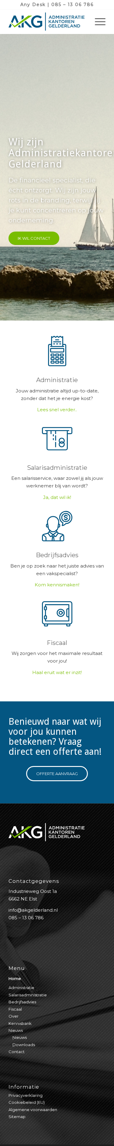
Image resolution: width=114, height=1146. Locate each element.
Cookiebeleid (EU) (27, 1102)
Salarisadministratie (57, 467)
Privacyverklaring (26, 1095)
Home (15, 978)
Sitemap (17, 1116)
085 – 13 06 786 (72, 4)
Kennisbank (20, 1023)
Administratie (57, 380)
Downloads (23, 1044)
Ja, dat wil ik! (57, 497)
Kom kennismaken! (57, 585)
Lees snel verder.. (57, 409)
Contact (17, 1051)
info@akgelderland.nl (33, 910)
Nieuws (16, 1030)
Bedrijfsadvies (57, 555)
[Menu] (97, 21)
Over (14, 1016)
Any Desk (33, 4)
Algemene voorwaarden (33, 1109)
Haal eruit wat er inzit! (57, 672)
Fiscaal (57, 642)
